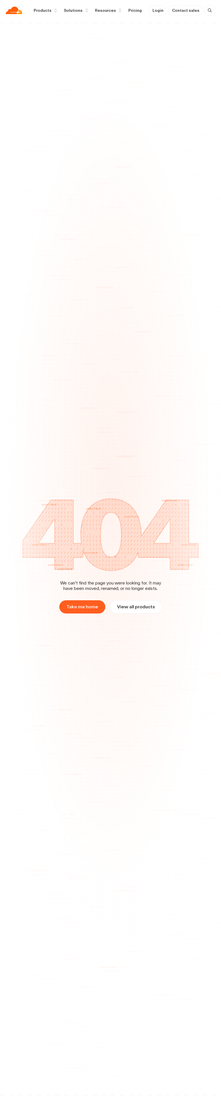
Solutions (73, 10)
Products (43, 10)
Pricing (135, 10)
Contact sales (185, 10)
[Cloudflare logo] (14, 10)
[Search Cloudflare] (209, 10)
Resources (105, 10)
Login (158, 10)
